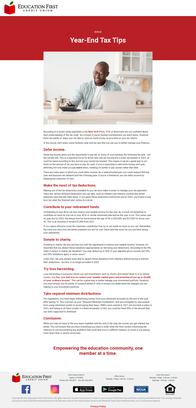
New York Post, (96, 131)
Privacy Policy (98, 406)
